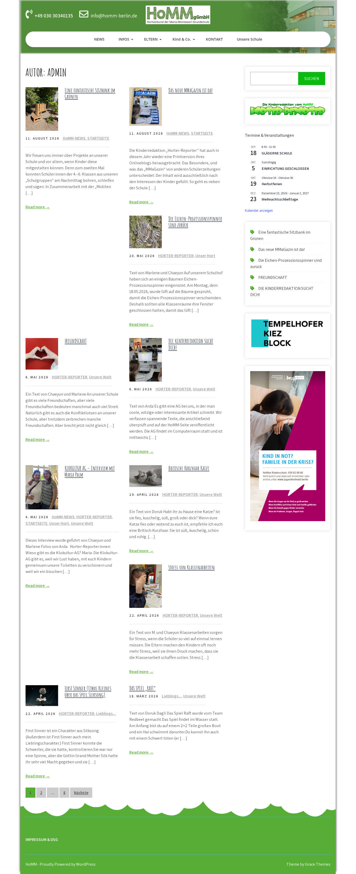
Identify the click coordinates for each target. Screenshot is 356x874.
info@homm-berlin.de (114, 16)
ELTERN (151, 39)
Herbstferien (272, 184)
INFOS (124, 39)
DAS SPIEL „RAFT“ (142, 688)
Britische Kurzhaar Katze (188, 468)
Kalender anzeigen (259, 210)
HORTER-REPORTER (176, 255)
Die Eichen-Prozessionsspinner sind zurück (195, 221)
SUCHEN (311, 78)
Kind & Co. (182, 39)
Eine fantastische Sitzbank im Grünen (90, 93)
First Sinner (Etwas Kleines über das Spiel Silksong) (88, 691)
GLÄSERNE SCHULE (277, 153)
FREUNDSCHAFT (76, 341)
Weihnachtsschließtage (280, 199)
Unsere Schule (249, 39)
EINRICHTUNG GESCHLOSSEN (285, 168)
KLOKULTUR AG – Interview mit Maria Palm (90, 471)
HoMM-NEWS (74, 138)
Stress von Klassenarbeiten (191, 567)
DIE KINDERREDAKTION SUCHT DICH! (190, 344)
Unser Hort (205, 255)
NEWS (99, 39)
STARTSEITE (98, 138)
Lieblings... (106, 713)
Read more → (38, 207)
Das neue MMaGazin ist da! (190, 90)
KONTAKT (214, 39)
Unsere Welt (100, 377)
